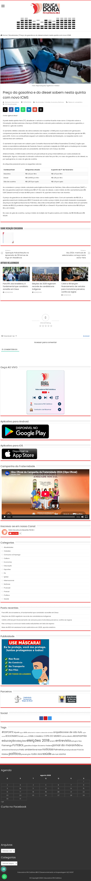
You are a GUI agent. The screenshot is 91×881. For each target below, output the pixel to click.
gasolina (28, 745)
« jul (2, 802)
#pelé (16, 732)
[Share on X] (5, 109)
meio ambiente (27, 749)
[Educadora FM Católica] (45, 8)
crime (64, 736)
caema (25, 736)
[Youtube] (45, 718)
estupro (74, 741)
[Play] (40, 398)
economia (80, 736)
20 (58, 792)
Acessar (86, 336)
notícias (47, 749)
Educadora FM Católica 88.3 (28, 872)
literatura (14, 749)
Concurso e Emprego (12, 555)
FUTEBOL (18, 745)
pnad (66, 749)
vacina (62, 754)
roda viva (36, 754)
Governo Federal (45, 745)
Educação (8, 566)
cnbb (30, 736)
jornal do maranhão (66, 745)
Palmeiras (59, 749)
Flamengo (7, 745)
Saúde (6, 599)
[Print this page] (34, 109)
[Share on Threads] (40, 109)
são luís (55, 754)
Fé (5, 573)
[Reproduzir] (5, 517)
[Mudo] (82, 517)
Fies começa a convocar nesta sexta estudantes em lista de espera (28, 623)
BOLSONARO (12, 736)
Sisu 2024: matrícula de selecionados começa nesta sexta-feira (74, 254)
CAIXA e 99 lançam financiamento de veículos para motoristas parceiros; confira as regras (37, 620)
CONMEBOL (38, 736)
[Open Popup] (57, 398)
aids (25, 732)
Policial (6, 591)
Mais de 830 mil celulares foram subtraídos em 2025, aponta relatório (28, 627)
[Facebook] (41, 718)
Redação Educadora (12, 102)
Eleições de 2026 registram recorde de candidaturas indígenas (44, 286)
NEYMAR (38, 749)
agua (21, 732)
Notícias (61, 102)
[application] (45, 494)
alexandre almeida (47, 732)
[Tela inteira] (86, 517)
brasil (20, 736)
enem (52, 741)
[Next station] (34, 398)
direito (70, 736)
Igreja (6, 577)
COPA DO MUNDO (52, 736)
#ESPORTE (8, 732)
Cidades (47, 102)
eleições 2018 (38, 740)
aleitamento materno (34, 732)
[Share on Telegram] (17, 109)
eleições (21, 740)
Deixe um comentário (75, 102)
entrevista (63, 740)
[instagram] (50, 718)
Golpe (34, 745)
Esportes (7, 569)
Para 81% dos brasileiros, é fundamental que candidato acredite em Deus (15, 286)
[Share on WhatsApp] (23, 109)
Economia (54, 102)
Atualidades (13, 35)
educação (9, 741)
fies (80, 741)
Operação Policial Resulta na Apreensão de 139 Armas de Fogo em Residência (17, 254)
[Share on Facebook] (11, 109)
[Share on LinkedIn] (29, 109)
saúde (46, 754)
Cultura (6, 558)
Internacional (9, 580)
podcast (73, 749)
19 (46, 792)
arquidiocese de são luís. (67, 732)
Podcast (7, 588)
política (15, 753)
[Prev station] (46, 398)
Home (4, 35)
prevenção (26, 754)
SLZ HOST (70, 872)
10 (20, 788)
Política (7, 595)
